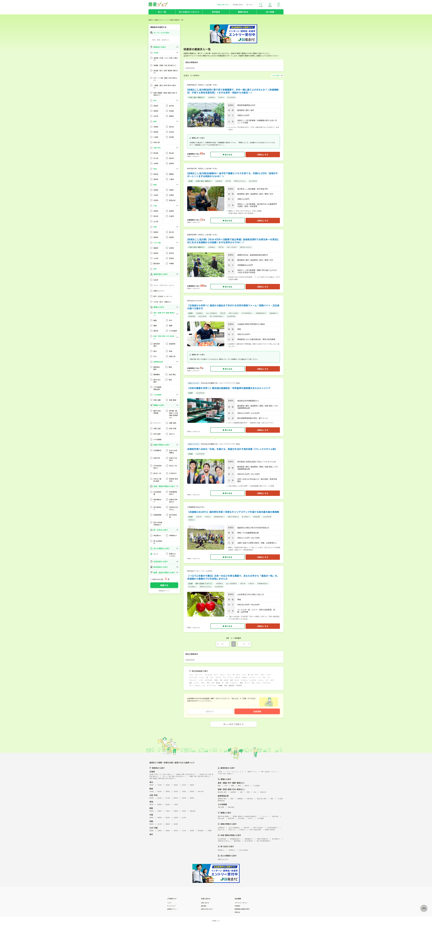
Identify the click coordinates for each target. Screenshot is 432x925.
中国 (151, 814)
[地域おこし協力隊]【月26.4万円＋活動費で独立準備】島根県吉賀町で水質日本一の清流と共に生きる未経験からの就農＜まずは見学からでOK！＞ (233, 241)
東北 (151, 782)
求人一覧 (162, 11)
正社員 (190, 181)
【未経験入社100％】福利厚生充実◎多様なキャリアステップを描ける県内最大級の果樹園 (233, 511)
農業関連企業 (223, 795)
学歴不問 (228, 181)
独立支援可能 (231, 97)
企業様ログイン (172, 909)
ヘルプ (169, 902)
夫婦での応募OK (232, 247)
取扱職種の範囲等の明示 (242, 909)
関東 (151, 788)
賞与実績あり (246, 517)
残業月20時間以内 (233, 517)
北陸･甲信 (153, 795)
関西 (151, 808)
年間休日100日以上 (240, 181)
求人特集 (270, 11)
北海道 (152, 771)
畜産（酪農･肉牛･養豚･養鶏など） (232, 782)
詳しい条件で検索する (233, 724)
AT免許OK (221, 97)
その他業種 (222, 804)
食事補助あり (274, 313)
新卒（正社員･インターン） (204, 583)
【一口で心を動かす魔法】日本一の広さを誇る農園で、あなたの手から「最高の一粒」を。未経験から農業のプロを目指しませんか (233, 577)
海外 (151, 834)
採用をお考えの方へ (207, 909)
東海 (151, 801)
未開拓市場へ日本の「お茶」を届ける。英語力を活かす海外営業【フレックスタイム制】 (232, 449)
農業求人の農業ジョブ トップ (157, 20)
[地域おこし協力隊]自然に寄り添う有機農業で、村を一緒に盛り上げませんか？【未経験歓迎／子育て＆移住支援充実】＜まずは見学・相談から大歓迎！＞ (233, 91)
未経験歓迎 (211, 97)
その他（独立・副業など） (196, 97)
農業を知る (243, 11)
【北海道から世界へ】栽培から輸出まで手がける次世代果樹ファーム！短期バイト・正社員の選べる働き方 (233, 307)
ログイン (210, 711)
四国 (151, 821)
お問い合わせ (205, 902)
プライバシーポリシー (241, 902)
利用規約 (237, 906)
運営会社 (237, 912)
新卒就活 (216, 11)
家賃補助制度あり (261, 313)
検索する (164, 585)
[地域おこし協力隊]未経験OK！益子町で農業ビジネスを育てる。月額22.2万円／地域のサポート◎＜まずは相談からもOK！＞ (232, 175)
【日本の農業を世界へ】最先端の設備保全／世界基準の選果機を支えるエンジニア (228, 388)
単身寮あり (191, 520)
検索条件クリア (164, 591)
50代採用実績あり (247, 313)
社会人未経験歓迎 (211, 313)
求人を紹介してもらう (189, 11)
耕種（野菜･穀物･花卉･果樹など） (232, 789)
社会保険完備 (231, 316)
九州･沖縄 (153, 827)
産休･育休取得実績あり (217, 316)
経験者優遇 (191, 316)
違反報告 (203, 906)
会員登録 (257, 711)
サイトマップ (171, 906)
